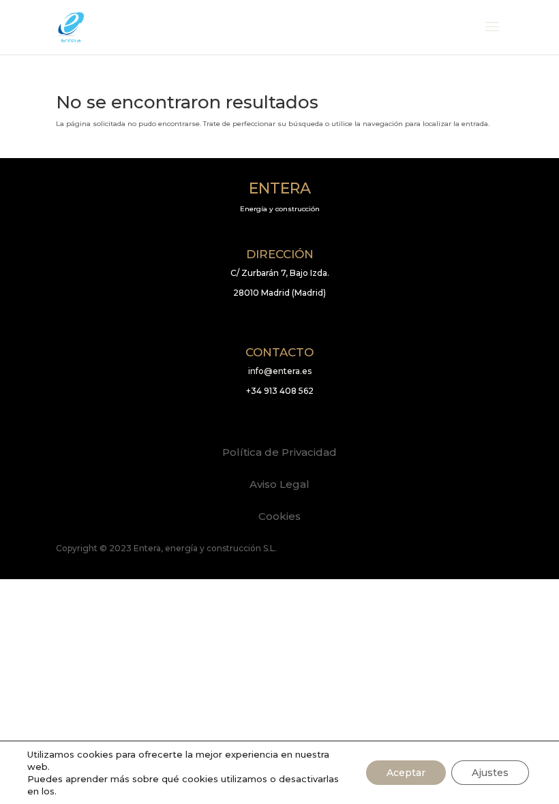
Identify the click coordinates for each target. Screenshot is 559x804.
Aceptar (406, 773)
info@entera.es (280, 371)
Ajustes (490, 773)
